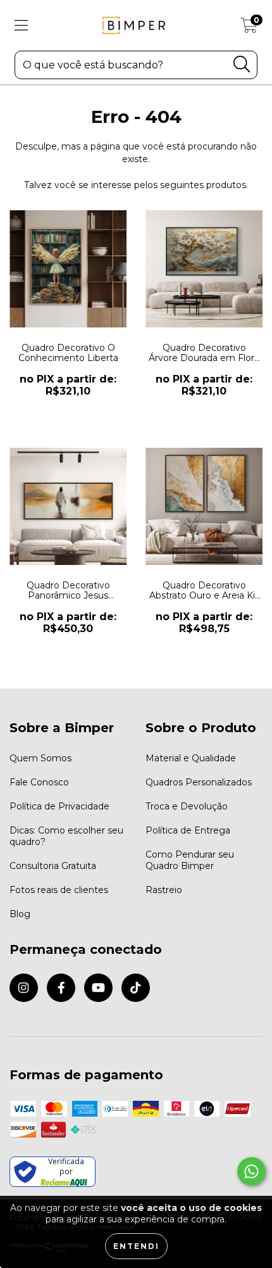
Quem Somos (40, 758)
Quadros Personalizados (198, 782)
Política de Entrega (187, 830)
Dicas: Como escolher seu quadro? (66, 836)
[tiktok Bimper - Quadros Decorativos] (135, 987)
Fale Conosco (39, 782)
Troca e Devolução (186, 806)
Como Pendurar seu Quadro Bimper (189, 860)
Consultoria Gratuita (52, 866)
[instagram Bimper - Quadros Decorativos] (23, 987)
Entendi (136, 1246)
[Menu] (21, 25)
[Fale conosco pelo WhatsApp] (251, 1171)
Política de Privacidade (59, 806)
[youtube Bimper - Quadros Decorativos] (98, 987)
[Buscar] (241, 64)
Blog (19, 914)
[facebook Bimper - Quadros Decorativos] (61, 987)
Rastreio (163, 890)
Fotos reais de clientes (58, 890)
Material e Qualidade (190, 758)
